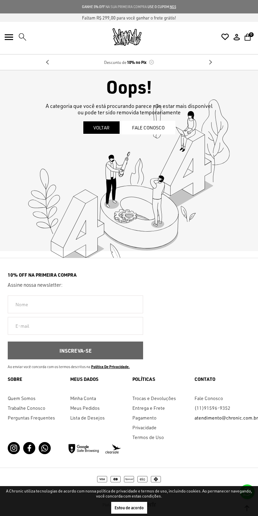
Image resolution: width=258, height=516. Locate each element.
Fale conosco (148, 127)
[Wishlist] (225, 37)
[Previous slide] (48, 62)
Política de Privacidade (110, 366)
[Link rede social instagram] (14, 448)
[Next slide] (210, 62)
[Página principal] (127, 37)
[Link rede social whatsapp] (45, 448)
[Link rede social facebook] (29, 448)
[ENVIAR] (75, 350)
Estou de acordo (129, 507)
